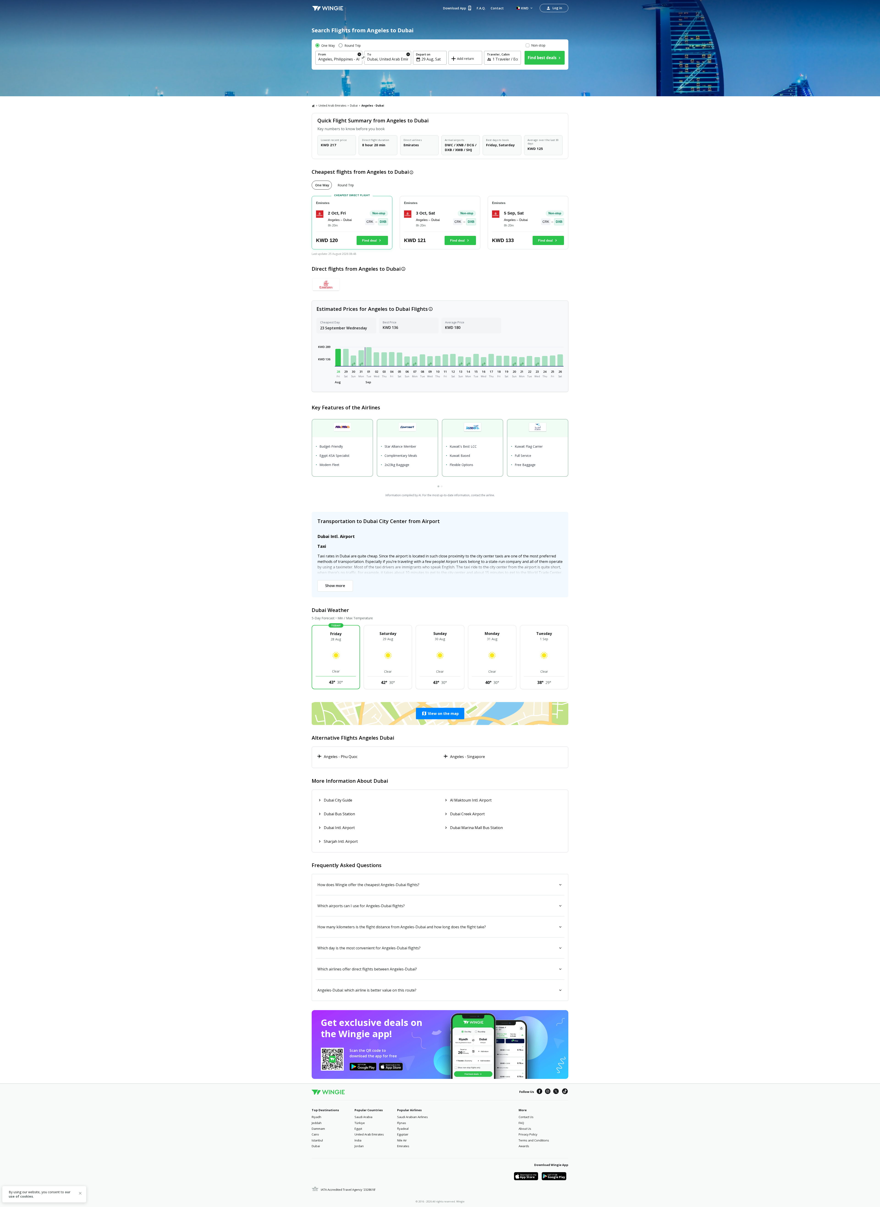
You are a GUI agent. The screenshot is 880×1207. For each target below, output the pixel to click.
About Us (525, 1129)
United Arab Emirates (332, 105)
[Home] (313, 105)
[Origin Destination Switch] (363, 58)
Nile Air (402, 1140)
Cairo (315, 1134)
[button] (338, 357)
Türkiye (360, 1123)
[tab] (322, 185)
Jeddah (317, 1123)
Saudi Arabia (363, 1117)
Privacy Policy (528, 1134)
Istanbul (317, 1140)
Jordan (359, 1146)
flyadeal (403, 1129)
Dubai (354, 105)
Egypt (358, 1129)
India (358, 1140)
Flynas (401, 1123)
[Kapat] (80, 1194)
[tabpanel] (440, 224)
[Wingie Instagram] (547, 1092)
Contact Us (526, 1117)
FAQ (521, 1123)
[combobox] (338, 59)
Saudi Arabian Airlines (412, 1117)
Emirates (403, 1146)
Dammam (318, 1129)
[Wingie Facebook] (539, 1092)
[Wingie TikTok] (564, 1092)
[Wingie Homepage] (328, 8)
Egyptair (402, 1134)
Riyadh (316, 1117)
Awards (524, 1146)
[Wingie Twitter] (556, 1092)
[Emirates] (326, 284)
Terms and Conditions (534, 1140)
